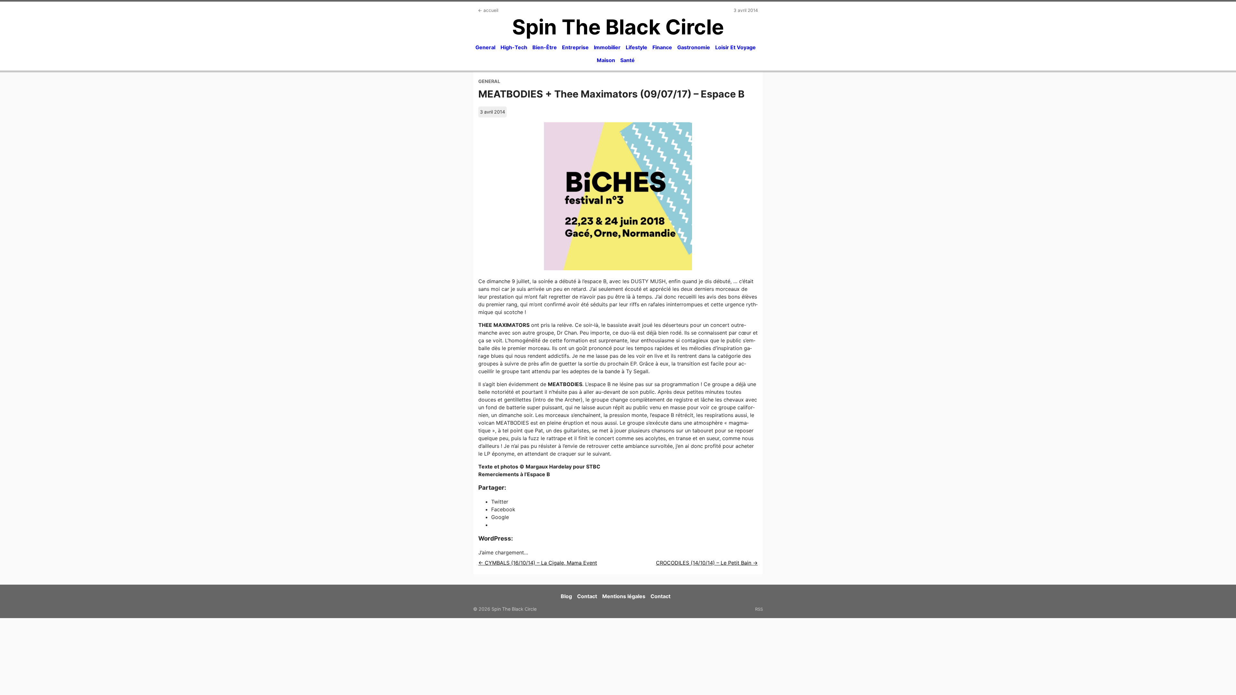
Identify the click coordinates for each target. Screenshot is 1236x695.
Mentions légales (623, 596)
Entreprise (575, 47)
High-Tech (514, 47)
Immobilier (607, 47)
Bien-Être (544, 47)
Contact (587, 596)
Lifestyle (636, 47)
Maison (606, 60)
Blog (566, 596)
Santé (627, 60)
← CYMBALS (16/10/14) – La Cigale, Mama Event (537, 563)
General (485, 47)
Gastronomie (693, 47)
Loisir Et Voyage (735, 47)
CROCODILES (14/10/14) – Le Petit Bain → (707, 563)
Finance (662, 47)
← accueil (488, 10)
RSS (759, 609)
